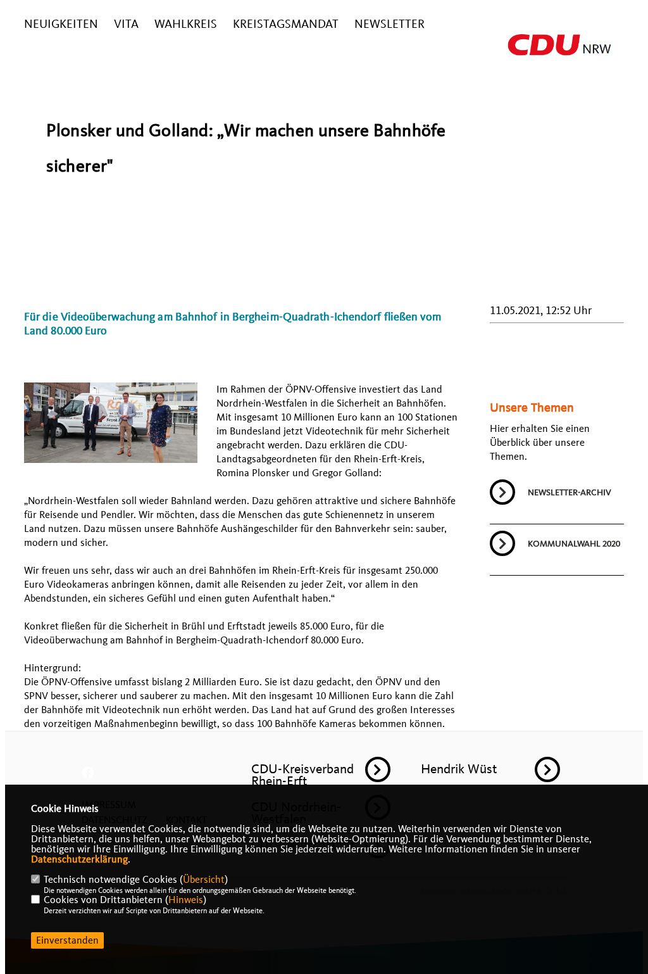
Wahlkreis (185, 24)
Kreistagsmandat (286, 24)
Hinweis (185, 900)
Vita (126, 24)
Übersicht (204, 879)
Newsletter (389, 24)
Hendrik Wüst (459, 768)
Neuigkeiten (61, 24)
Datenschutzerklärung (79, 859)
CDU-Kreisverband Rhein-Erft (302, 774)
